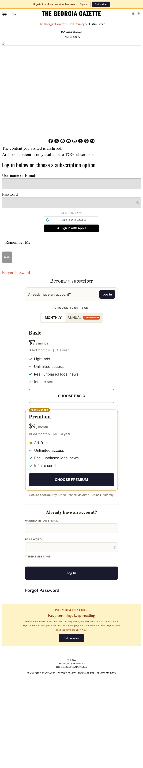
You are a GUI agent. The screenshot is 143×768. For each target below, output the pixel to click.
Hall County (71, 37)
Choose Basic (71, 396)
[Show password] (137, 202)
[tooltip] (50, 141)
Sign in (84, 4)
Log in (107, 294)
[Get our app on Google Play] (139, 13)
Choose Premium (71, 479)
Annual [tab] (83, 318)
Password (10, 194)
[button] (71, 228)
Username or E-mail (19, 175)
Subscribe (101, 4)
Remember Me (17, 242)
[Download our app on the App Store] (133, 13)
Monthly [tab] (53, 318)
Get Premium (71, 638)
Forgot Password (16, 272)
